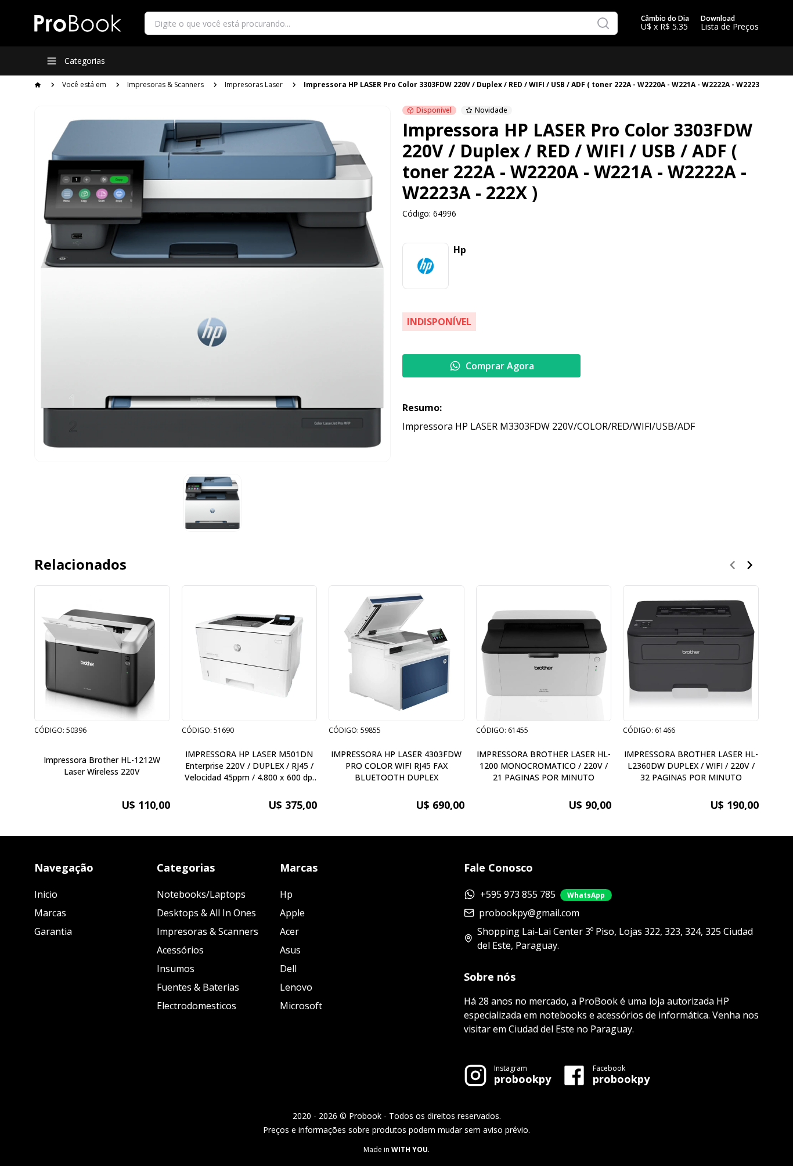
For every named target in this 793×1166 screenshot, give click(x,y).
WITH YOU (409, 1149)
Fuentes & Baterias (198, 987)
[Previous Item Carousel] (732, 565)
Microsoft (301, 1005)
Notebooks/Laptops (201, 894)
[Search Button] (603, 23)
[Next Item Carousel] (750, 565)
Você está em (84, 84)
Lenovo (296, 987)
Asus (290, 950)
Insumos (175, 968)
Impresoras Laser (254, 84)
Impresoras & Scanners (165, 84)
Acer (289, 931)
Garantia (53, 931)
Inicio (45, 894)
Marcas (50, 912)
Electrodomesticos (196, 1005)
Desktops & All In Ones (206, 912)
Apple (292, 912)
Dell (288, 968)
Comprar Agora (500, 365)
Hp (286, 894)
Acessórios (180, 950)
